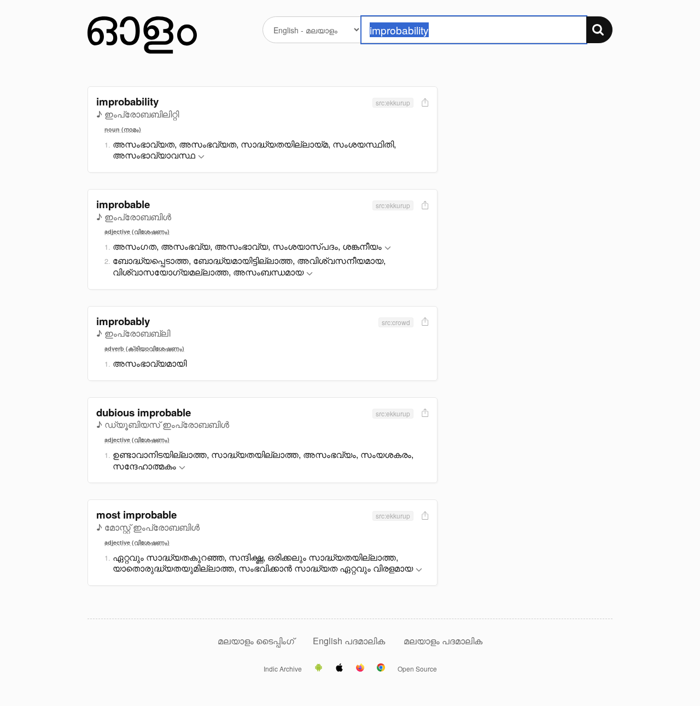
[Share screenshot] (424, 103)
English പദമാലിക (350, 640)
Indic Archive (283, 668)
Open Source (417, 668)
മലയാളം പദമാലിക (443, 640)
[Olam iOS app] (339, 668)
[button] (201, 157)
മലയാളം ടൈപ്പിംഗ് (256, 640)
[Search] (599, 29)
